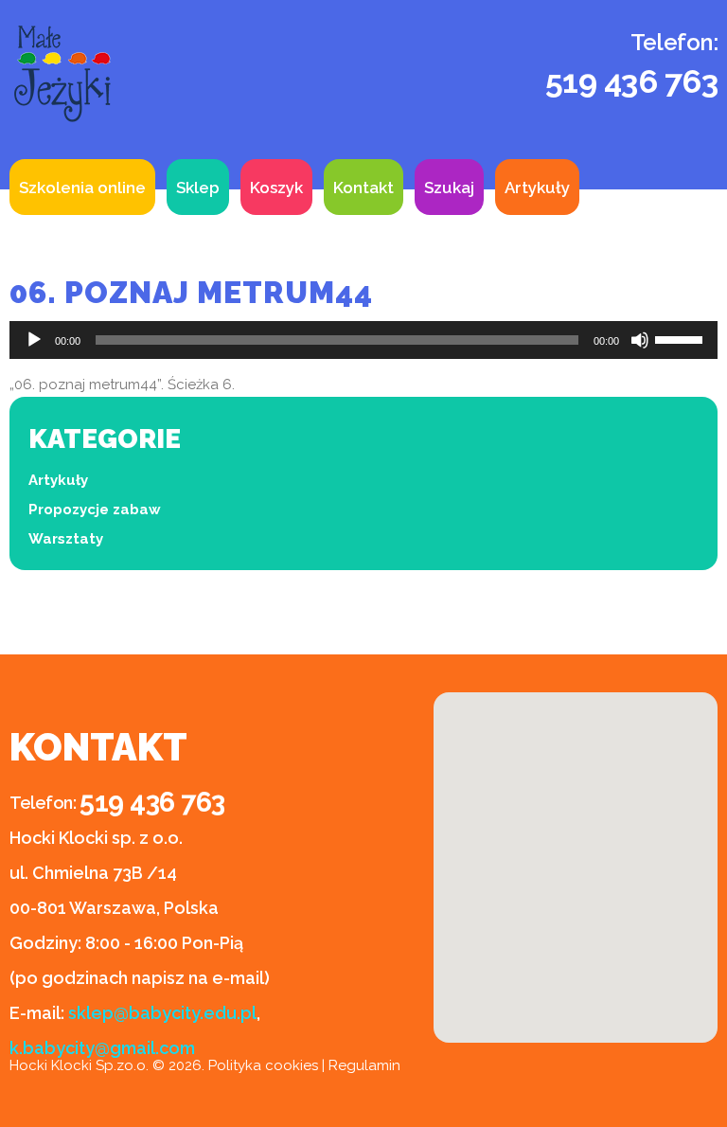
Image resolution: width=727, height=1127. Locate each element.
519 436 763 (631, 81)
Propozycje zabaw (94, 509)
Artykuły (537, 187)
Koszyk (276, 187)
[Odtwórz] (34, 340)
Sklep (198, 187)
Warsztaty (65, 538)
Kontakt (363, 187)
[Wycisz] (639, 340)
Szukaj (449, 187)
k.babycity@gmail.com (102, 1048)
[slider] (681, 338)
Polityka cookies (263, 1065)
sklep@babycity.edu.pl (162, 1013)
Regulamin (364, 1065)
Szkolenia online (82, 187)
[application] (363, 340)
